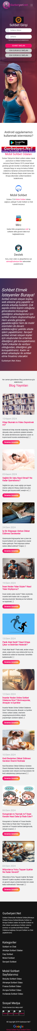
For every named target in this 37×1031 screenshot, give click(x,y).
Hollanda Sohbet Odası (12, 994)
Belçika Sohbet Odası (12, 979)
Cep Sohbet (7, 954)
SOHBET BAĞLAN (18, 46)
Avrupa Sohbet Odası (11, 990)
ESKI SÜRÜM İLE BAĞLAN (18, 55)
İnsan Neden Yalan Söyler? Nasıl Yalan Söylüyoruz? (16, 587)
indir (26, 229)
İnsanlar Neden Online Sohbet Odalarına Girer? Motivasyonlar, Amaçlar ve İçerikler (16, 700)
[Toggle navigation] (32, 5)
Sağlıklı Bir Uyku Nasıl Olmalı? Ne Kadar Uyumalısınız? (17, 479)
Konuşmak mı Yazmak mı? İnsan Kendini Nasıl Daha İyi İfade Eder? (17, 815)
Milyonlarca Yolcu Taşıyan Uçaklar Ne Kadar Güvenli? (17, 870)
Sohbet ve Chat (9, 946)
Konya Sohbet (11, 1030)
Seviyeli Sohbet (9, 961)
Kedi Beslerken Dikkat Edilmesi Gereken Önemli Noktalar (16, 759)
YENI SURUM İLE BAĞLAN (18, 50)
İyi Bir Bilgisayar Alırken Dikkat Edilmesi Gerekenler (16, 532)
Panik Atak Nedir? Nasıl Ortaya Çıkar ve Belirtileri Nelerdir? (16, 643)
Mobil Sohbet (21, 199)
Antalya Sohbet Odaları (12, 950)
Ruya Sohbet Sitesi (24, 1030)
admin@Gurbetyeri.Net (14, 261)
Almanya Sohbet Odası (12, 982)
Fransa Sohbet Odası (11, 986)
